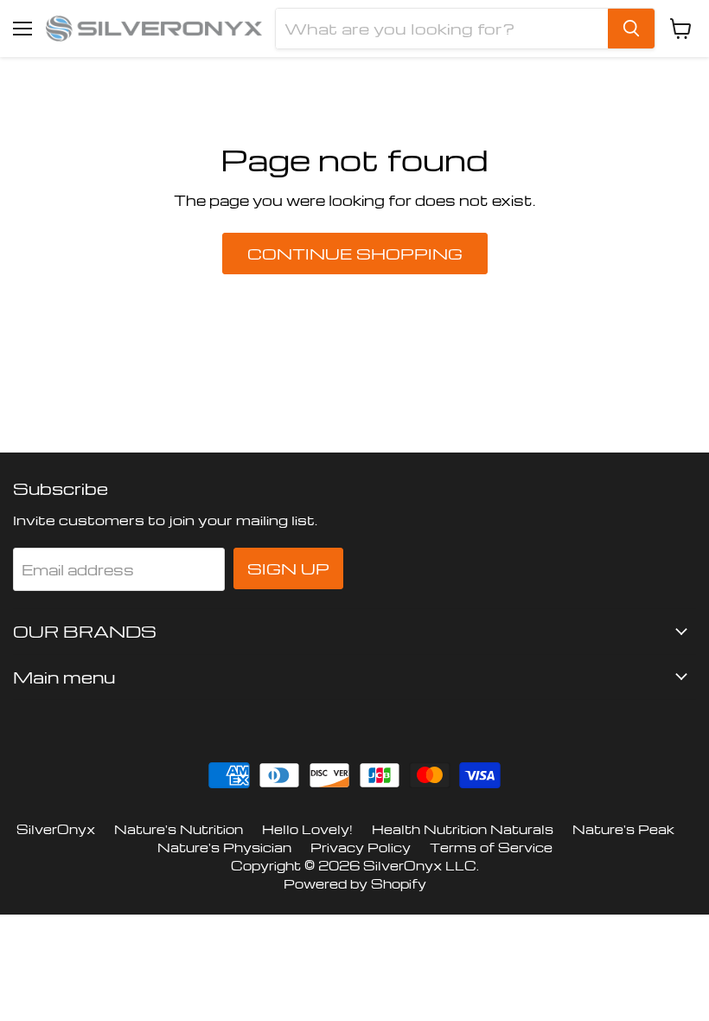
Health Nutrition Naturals (462, 829)
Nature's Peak (623, 829)
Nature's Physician (224, 847)
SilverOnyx (55, 829)
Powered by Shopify (355, 883)
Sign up (288, 568)
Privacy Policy (360, 847)
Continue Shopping (355, 253)
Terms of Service (491, 847)
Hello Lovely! (307, 829)
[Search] (631, 28)
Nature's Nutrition (178, 829)
